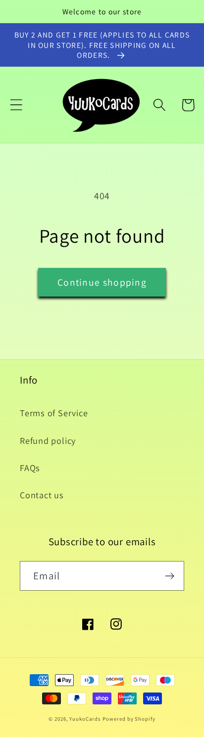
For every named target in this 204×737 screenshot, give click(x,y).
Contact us (42, 495)
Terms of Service (54, 413)
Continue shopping (102, 282)
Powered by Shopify (128, 718)
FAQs (30, 468)
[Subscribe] (169, 576)
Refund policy (48, 440)
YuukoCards (85, 718)
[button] (16, 105)
